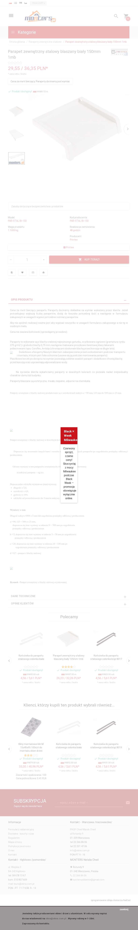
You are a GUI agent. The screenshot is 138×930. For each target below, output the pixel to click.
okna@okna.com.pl (56, 918)
